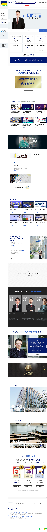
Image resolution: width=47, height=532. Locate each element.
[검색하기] (34, 2)
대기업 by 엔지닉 (19, 6)
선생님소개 (40, 2)
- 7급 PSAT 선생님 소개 (3, 44)
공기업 (15, 6)
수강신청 (28, 91)
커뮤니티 (2, 18)
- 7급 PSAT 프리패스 (3, 45)
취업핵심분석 (35, 6)
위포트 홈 (11, 6)
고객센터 (2, 11)
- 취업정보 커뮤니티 (3, 33)
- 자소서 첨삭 (2, 35)
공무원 (23, 6)
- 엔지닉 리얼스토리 (3, 24)
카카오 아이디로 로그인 (4, 3)
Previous (8, 20)
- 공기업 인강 (2, 36)
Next (39, 309)
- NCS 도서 (2, 37)
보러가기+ (11, 258)
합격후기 (46, 2)
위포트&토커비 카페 (3, 13)
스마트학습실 (27, 6)
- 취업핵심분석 (2, 34)
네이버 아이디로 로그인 (4, 5)
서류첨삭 (43, 2)
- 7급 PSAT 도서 (3, 46)
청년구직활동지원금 (3, 15)
